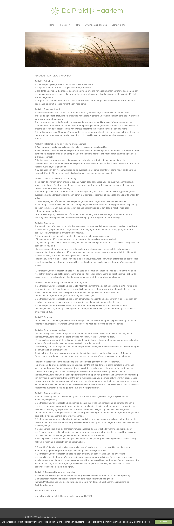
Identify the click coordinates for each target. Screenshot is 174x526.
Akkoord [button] (163, 522)
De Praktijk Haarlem (92, 10)
